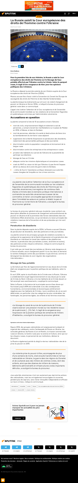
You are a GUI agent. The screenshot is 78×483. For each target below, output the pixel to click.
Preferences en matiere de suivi (58, 461)
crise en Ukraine (30, 390)
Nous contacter (29, 458)
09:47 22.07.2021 (15, 27)
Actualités (22, 386)
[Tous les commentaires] (3, 480)
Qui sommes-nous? (7, 458)
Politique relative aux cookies (61, 458)
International (14, 386)
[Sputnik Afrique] (9, 15)
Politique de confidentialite (43, 458)
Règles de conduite (29, 461)
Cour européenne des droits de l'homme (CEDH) (50, 386)
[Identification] (65, 13)
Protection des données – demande (12, 461)
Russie (34, 386)
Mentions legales (19, 458)
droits (28, 386)
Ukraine (13, 390)
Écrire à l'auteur (14, 73)
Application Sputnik (42, 461)
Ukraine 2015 (21, 390)
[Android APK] (6, 466)
